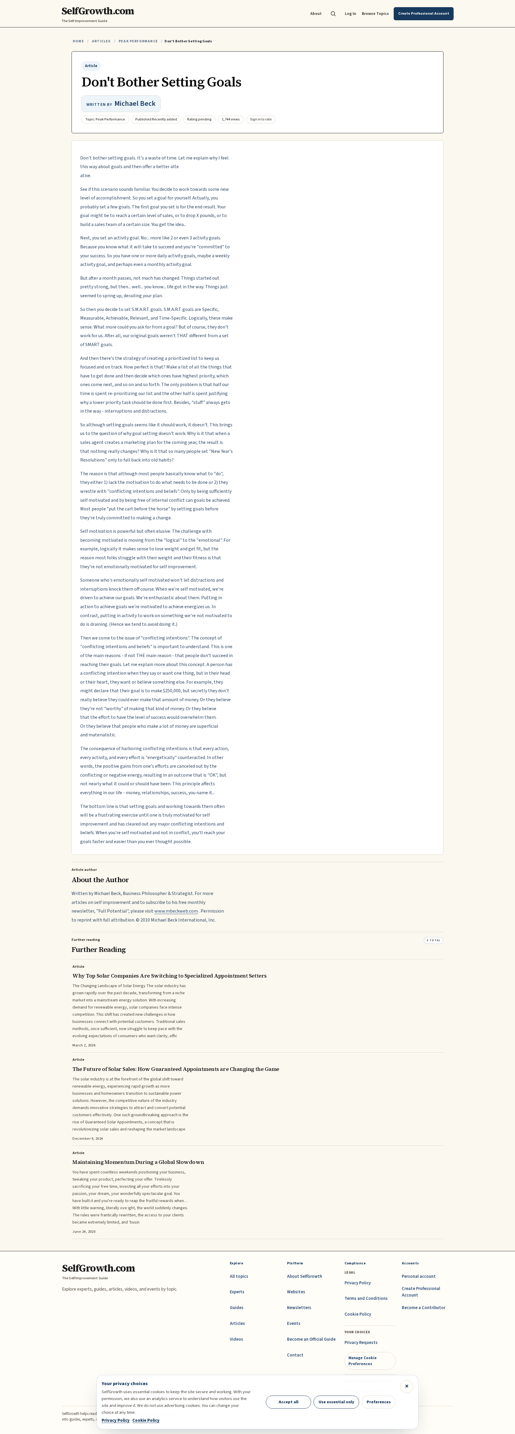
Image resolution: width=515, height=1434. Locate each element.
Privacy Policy (358, 1283)
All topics (239, 1276)
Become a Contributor (423, 1308)
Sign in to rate (261, 119)
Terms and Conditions (366, 1298)
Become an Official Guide (311, 1339)
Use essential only (336, 1402)
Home (78, 41)
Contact (295, 1355)
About (316, 13)
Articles (101, 41)
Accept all (288, 1402)
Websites (296, 1292)
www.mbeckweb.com (176, 911)
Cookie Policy (358, 1314)
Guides (236, 1308)
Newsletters (299, 1308)
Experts (237, 1292)
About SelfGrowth (304, 1276)
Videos (236, 1339)
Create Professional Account (421, 1292)
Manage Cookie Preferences (362, 1361)
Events (293, 1323)
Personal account (419, 1276)
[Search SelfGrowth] (333, 13)
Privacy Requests (361, 1342)
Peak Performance (138, 41)
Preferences (379, 1402)
